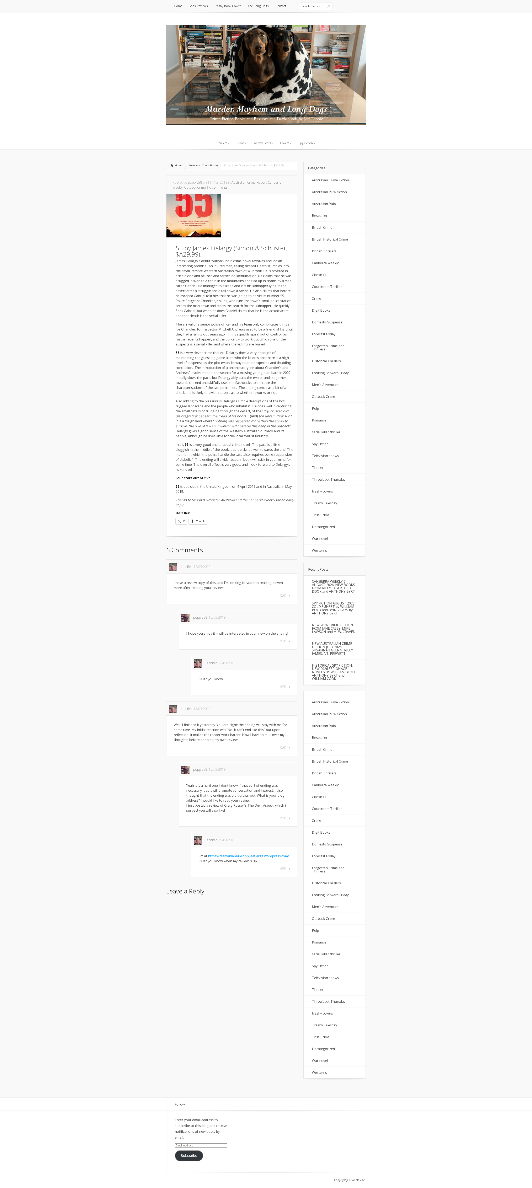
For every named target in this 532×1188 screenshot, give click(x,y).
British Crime (322, 227)
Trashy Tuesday (324, 503)
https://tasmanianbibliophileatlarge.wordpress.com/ (248, 856)
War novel (320, 538)
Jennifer (186, 566)
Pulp (315, 408)
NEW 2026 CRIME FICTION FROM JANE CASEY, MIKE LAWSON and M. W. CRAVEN (334, 628)
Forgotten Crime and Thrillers (328, 347)
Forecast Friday (323, 334)
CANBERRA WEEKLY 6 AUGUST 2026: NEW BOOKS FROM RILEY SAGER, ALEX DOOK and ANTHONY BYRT (333, 586)
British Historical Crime (330, 239)
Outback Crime (195, 187)
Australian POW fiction (329, 192)
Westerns (319, 550)
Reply (283, 595)
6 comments (218, 187)
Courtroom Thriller (327, 286)
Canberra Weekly (325, 263)
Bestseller (320, 215)
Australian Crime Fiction (203, 165)
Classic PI (319, 275)
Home (178, 165)
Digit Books (321, 310)
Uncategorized (323, 527)
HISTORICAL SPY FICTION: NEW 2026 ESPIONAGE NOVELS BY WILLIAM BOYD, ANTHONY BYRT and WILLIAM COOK (334, 672)
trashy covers (322, 491)
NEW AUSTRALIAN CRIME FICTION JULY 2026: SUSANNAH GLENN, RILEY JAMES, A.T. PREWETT (332, 648)
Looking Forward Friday (330, 373)
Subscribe (189, 1156)
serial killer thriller (326, 432)
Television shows (325, 455)
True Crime (321, 515)
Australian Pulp (324, 203)
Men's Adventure (325, 384)
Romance (319, 420)
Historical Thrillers (326, 361)
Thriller (318, 467)
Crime (316, 298)
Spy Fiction (320, 444)
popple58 (195, 182)
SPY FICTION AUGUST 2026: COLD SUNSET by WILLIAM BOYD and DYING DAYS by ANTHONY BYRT (333, 608)
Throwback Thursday (328, 479)
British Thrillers (324, 251)
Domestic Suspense (327, 322)
